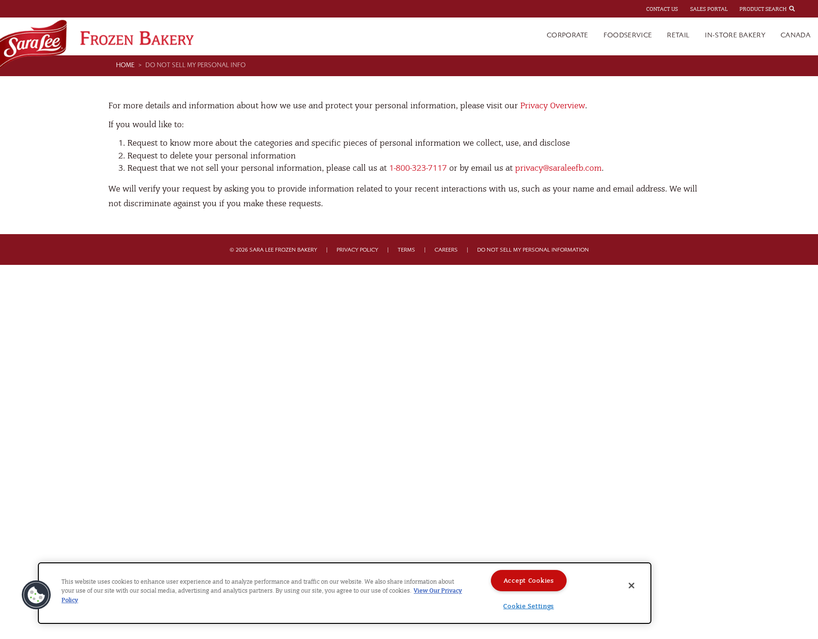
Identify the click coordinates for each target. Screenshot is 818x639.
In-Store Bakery (735, 35)
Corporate (567, 35)
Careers (446, 249)
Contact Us (662, 9)
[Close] (631, 585)
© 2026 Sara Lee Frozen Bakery (273, 249)
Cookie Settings (528, 606)
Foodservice (628, 35)
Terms (406, 249)
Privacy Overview (552, 106)
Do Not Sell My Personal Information (533, 249)
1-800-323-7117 (418, 168)
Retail (678, 35)
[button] (36, 595)
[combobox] (800, 8)
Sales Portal (709, 9)
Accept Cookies (529, 581)
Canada (795, 35)
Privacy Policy (357, 249)
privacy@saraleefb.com (558, 168)
